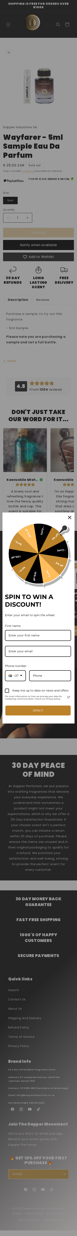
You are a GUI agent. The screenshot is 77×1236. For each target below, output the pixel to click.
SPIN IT (38, 710)
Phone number (15, 666)
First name (13, 626)
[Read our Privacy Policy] (68, 697)
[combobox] (15, 675)
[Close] (70, 517)
